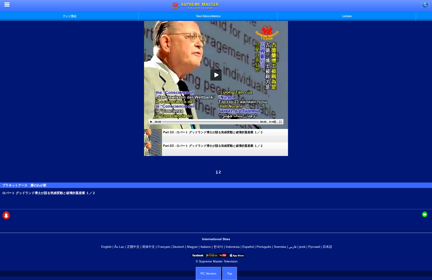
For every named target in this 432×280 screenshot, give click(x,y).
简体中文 (148, 246)
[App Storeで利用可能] (236, 255)
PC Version (208, 273)
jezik (302, 246)
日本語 (327, 246)
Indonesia (233, 246)
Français (164, 246)
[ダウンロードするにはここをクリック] (6, 218)
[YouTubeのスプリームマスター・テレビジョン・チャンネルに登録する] (222, 255)
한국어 (218, 246)
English (106, 246)
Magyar (192, 246)
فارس (293, 246)
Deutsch (178, 246)
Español (248, 246)
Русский (314, 246)
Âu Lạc (119, 246)
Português (263, 246)
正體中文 (133, 246)
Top (229, 273)
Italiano (205, 246)
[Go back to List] (426, 214)
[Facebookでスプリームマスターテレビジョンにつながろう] (197, 255)
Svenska (280, 246)
